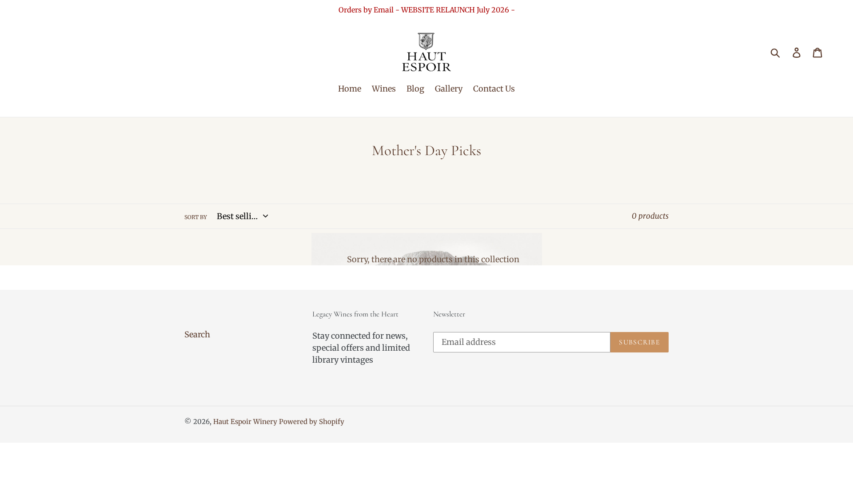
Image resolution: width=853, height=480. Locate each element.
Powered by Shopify (311, 421)
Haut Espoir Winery (245, 421)
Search (197, 334)
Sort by (195, 217)
